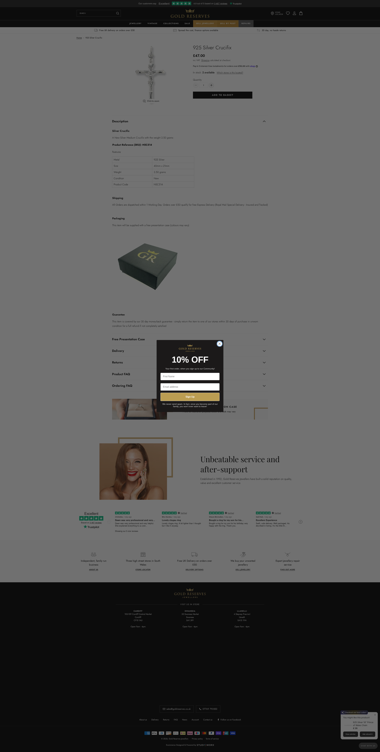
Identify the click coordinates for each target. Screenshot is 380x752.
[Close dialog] (219, 343)
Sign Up (190, 397)
